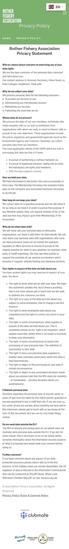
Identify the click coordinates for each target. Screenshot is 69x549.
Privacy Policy (11, 495)
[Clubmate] (34, 516)
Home (6, 38)
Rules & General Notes (34, 495)
